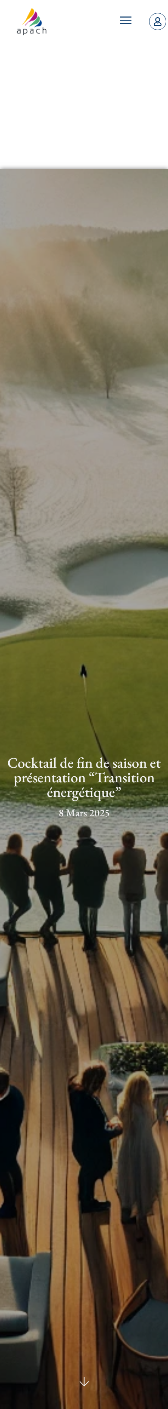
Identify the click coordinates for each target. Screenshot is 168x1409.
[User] (157, 21)
